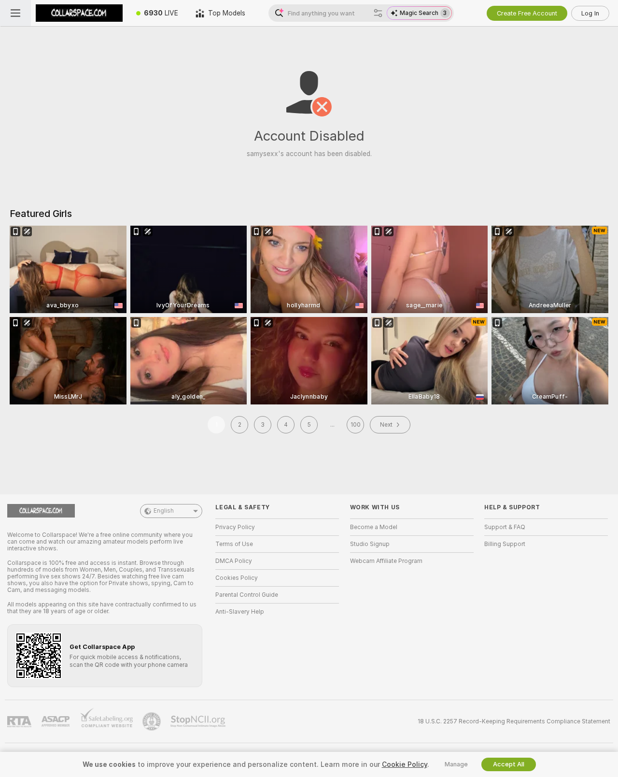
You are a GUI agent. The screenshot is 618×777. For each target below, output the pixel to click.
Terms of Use (234, 544)
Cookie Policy (404, 764)
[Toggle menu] (15, 13)
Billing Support (504, 544)
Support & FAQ (504, 527)
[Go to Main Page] (79, 13)
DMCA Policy (233, 561)
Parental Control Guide (246, 594)
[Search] (378, 13)
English (164, 510)
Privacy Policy (235, 527)
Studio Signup (370, 544)
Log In (590, 13)
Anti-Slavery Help (239, 611)
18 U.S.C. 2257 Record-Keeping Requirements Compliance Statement (514, 721)
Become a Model (373, 527)
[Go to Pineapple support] (152, 721)
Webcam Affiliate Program (386, 561)
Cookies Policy (236, 578)
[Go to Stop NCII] (198, 721)
